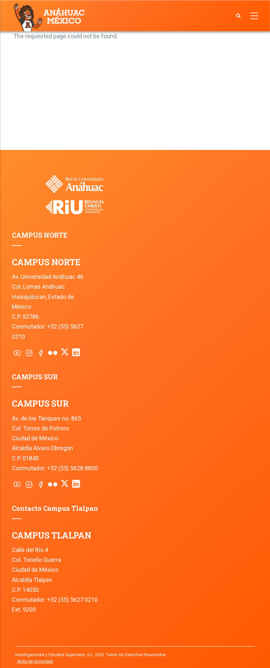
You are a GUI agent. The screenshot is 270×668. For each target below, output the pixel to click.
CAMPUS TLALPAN (51, 535)
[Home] (50, 16)
